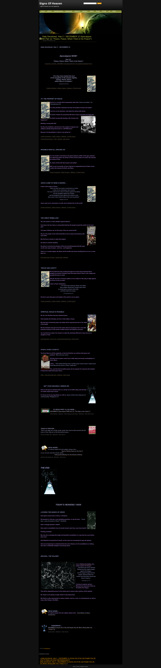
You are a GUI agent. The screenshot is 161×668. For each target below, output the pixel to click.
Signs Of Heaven (50, 3)
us (109, 11)
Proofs (104, 11)
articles (49, 11)
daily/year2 (68, 11)
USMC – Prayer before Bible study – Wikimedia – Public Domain (55, 375)
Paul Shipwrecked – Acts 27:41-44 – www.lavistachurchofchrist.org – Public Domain (60, 339)
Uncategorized (47, 648)
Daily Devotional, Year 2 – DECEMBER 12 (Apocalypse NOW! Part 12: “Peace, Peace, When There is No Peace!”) (65, 37)
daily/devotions (58, 11)
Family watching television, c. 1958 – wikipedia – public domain (55, 139)
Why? (114, 11)
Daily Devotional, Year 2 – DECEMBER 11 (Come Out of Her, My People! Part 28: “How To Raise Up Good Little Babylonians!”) (68, 659)
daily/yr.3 (77, 11)
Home (43, 11)
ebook (92, 11)
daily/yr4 (84, 11)
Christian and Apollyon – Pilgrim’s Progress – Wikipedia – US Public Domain (63, 88)
